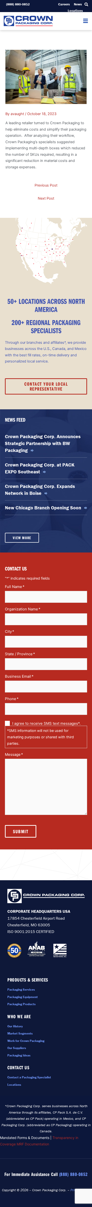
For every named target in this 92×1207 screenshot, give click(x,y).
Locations (75, 10)
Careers (64, 4)
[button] (86, 4)
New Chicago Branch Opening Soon (43, 507)
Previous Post (46, 185)
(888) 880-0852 (73, 1174)
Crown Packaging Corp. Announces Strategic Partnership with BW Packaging (42, 443)
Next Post (46, 198)
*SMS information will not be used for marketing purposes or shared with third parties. (40, 736)
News (78, 4)
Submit (20, 831)
